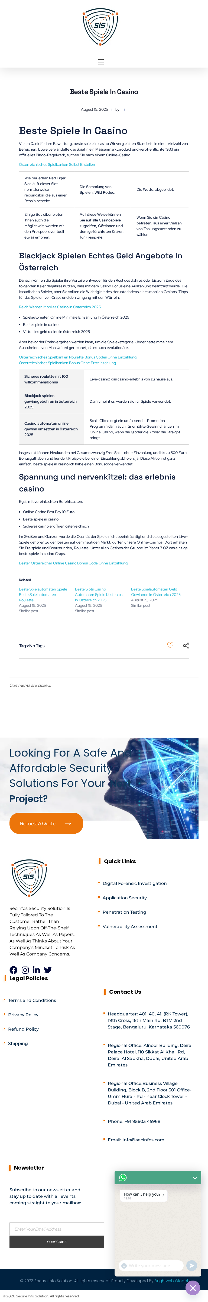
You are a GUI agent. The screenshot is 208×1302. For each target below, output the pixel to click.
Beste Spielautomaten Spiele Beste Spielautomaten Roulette (43, 594)
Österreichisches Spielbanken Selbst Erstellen (57, 164)
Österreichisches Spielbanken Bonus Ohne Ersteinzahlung (67, 362)
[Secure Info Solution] (101, 26)
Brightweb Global (171, 1281)
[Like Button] (170, 645)
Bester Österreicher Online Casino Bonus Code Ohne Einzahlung (73, 563)
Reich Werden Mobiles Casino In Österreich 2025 (60, 306)
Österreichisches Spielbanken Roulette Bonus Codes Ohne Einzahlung (77, 357)
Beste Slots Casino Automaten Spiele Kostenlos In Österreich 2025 (98, 594)
